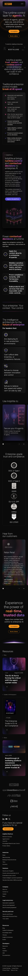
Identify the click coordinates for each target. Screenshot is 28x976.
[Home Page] (8, 4)
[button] (22, 4)
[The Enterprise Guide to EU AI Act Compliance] (14, 715)
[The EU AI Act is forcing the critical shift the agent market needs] (14, 674)
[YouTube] (6, 818)
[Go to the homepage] (14, 784)
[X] (9, 818)
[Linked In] (3, 818)
